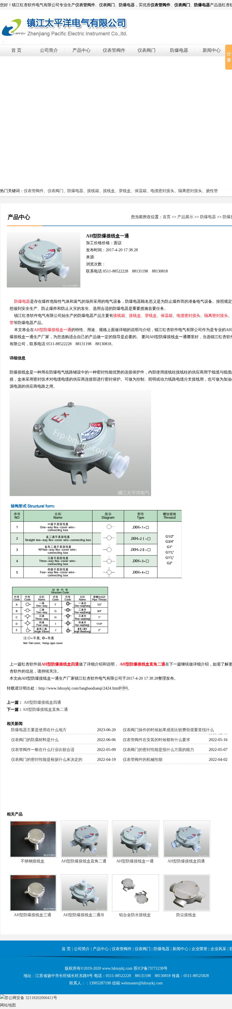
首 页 (16, 50)
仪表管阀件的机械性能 (142, 759)
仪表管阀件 (114, 50)
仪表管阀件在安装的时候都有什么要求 (156, 740)
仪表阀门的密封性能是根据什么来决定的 (46, 759)
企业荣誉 (199, 949)
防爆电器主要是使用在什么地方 (38, 730)
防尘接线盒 (186, 915)
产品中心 (81, 50)
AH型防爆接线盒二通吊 (83, 915)
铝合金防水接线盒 (135, 915)
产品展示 (185, 217)
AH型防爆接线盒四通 (60, 664)
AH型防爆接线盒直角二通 (142, 664)
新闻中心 (212, 50)
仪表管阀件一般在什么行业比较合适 (42, 750)
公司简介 (49, 50)
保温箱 (141, 191)
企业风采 (218, 949)
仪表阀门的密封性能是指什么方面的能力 (158, 750)
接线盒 (109, 191)
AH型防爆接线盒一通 (52, 330)
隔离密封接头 (190, 191)
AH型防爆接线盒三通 (32, 915)
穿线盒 (125, 191)
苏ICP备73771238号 (150, 968)
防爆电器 (179, 50)
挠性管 (212, 191)
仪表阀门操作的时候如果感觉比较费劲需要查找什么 (168, 730)
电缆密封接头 (162, 191)
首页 (167, 217)
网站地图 (8, 1005)
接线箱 (93, 191)
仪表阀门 (147, 50)
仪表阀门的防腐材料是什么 (35, 740)
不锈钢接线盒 (32, 861)
